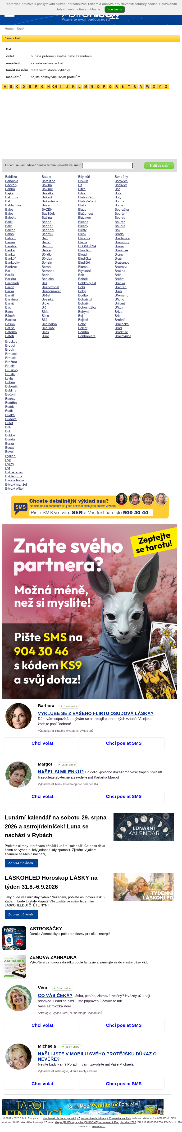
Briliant (120, 303)
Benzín (47, 262)
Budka (10, 415)
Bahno (10, 189)
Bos (117, 189)
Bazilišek (48, 213)
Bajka (9, 193)
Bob (81, 275)
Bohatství (85, 299)
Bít (80, 185)
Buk (8, 431)
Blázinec (84, 217)
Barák (9, 275)
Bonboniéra (87, 336)
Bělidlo (47, 254)
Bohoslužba (87, 307)
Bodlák (83, 295)
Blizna (82, 242)
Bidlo (45, 316)
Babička (11, 177)
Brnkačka (122, 324)
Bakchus (11, 197)
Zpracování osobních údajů (93, 1118)
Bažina (47, 217)
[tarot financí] (89, 1111)
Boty (118, 197)
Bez (44, 283)
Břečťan (121, 287)
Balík (9, 222)
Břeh (118, 291)
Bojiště (83, 320)
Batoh (9, 336)
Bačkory (11, 185)
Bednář (47, 226)
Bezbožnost (50, 287)
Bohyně (84, 311)
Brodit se (121, 332)
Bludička (84, 258)
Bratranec (122, 262)
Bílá (44, 320)
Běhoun (47, 246)
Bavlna (47, 185)
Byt (7, 468)
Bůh (8, 427)
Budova (11, 419)
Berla (46, 275)
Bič (44, 307)
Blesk (82, 234)
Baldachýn (13, 205)
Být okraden (14, 472)
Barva (9, 291)
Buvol (9, 451)
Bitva (82, 193)
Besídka (48, 279)
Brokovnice (123, 336)
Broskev (11, 341)
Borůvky (121, 185)
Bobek (83, 279)
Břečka (120, 283)
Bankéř (10, 258)
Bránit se (121, 250)
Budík (9, 407)
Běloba (47, 258)
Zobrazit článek (20, 863)
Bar (7, 271)
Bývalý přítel (14, 488)
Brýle (9, 378)
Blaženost (85, 213)
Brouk (9, 349)
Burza (9, 443)
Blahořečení (87, 201)
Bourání (121, 213)
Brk (117, 316)
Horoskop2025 (128, 1122)
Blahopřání (86, 197)
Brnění (120, 320)
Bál (7, 201)
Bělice (46, 250)
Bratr (118, 258)
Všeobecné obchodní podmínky (60, 1118)
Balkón (10, 230)
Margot (57, 764)
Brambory (122, 242)
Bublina (10, 390)
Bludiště (84, 262)
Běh (45, 238)
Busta (9, 447)
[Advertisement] (89, 123)
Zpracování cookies (120, 1118)
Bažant (47, 197)
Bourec (120, 217)
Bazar (46, 205)
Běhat (46, 242)
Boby (82, 291)
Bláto (82, 205)
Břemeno (121, 295)
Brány (119, 254)
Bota (118, 193)
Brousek (11, 354)
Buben (10, 382)
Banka (10, 254)
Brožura (11, 362)
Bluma (83, 267)
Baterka (11, 332)
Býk (8, 460)
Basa (9, 311)
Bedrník (47, 234)
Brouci (10, 345)
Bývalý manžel (16, 484)
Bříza (119, 311)
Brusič (9, 366)
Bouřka (120, 226)
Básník (10, 324)
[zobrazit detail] (18, 728)
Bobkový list (87, 283)
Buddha (11, 403)
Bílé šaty (48, 328)
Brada (119, 234)
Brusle (10, 374)
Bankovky (12, 262)
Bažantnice (50, 201)
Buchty (10, 399)
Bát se (10, 328)
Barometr (12, 283)
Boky (82, 324)
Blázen (83, 209)
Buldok (10, 435)
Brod (118, 328)
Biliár (45, 336)
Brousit (10, 358)
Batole (46, 177)
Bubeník (11, 386)
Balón (9, 234)
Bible (45, 303)
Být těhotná (13, 476)
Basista (10, 320)
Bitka (82, 189)
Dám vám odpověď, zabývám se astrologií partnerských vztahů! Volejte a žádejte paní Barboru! (96, 719)
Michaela (58, 1046)
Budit (9, 411)
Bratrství (121, 267)
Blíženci (84, 238)
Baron (9, 287)
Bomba (83, 332)
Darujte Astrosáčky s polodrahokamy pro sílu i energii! (70, 934)
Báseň (10, 316)
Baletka (10, 217)
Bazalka (48, 193)
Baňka (10, 250)
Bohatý (83, 303)
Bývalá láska (14, 480)
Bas (8, 307)
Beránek (48, 271)
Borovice (121, 181)
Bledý (82, 230)
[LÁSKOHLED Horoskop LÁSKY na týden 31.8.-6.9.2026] (147, 888)
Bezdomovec (51, 291)
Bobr (81, 287)
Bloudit (83, 254)
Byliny (9, 464)
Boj (80, 316)
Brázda (120, 271)
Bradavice (122, 238)
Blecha (83, 222)
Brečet (119, 279)
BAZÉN (47, 209)
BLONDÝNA (87, 246)
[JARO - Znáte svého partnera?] (89, 611)
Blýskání (84, 271)
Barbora (58, 705)
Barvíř (9, 295)
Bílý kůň (84, 177)
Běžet (46, 295)
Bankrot (11, 267)
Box (117, 230)
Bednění (48, 230)
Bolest (82, 328)
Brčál (118, 275)
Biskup (83, 181)
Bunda (10, 439)
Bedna (46, 222)
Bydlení (10, 456)
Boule (119, 205)
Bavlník (47, 189)
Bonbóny (121, 177)
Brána (119, 246)
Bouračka (122, 209)
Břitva (119, 307)
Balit (8, 226)
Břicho (119, 299)
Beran (46, 267)
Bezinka (48, 299)
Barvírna (11, 299)
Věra (54, 987)
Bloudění (84, 250)
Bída (45, 311)
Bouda (119, 201)
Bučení (10, 394)
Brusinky (11, 370)
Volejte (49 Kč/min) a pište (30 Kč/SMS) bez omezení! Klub (87, 1122)
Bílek (45, 332)
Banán (10, 242)
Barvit (9, 303)
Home (9, 28)
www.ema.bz (98, 1126)
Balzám (10, 238)
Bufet (9, 423)
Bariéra (10, 279)
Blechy (83, 226)
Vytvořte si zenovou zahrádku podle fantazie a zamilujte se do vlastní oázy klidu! (90, 962)
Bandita (11, 246)
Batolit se (48, 181)
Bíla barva (49, 324)
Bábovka (11, 181)
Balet (9, 209)
